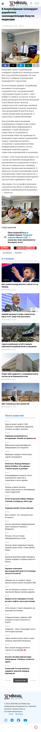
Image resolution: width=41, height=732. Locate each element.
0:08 (7, 605)
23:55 (7, 614)
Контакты (19, 714)
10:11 (7, 505)
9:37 (7, 533)
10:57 (7, 442)
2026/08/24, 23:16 (9, 290)
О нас (11, 714)
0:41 (7, 586)
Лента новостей (14, 415)
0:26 (7, 596)
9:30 (7, 542)
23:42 (7, 626)
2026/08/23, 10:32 (9, 320)
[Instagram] (5, 720)
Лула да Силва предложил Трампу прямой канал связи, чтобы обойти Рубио (20, 547)
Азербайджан (7, 253)
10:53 (7, 451)
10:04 (8, 512)
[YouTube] (25, 720)
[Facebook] (18, 720)
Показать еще (20, 680)
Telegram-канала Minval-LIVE (20, 236)
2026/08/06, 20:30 (9, 407)
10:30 (8, 484)
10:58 (8, 433)
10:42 (7, 461)
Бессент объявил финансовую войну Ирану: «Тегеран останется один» (19, 659)
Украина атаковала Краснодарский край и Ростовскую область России (20, 571)
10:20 (8, 496)
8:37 (7, 565)
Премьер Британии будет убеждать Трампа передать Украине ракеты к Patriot (20, 559)
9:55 (7, 521)
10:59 (8, 421)
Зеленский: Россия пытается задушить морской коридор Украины (17, 670)
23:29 (8, 635)
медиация (18, 253)
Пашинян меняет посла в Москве (19, 508)
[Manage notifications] (36, 727)
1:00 (7, 577)
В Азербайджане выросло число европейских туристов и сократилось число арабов (18, 477)
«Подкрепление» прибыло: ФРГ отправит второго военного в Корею (18, 619)
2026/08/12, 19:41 (9, 379)
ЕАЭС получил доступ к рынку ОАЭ (15, 404)
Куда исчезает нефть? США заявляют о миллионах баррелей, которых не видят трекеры (19, 426)
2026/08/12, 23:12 (9, 349)
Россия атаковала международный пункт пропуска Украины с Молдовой (20, 526)
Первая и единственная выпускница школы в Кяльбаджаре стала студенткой (20, 489)
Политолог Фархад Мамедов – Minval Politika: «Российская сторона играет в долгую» (18, 466)
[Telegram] (12, 720)
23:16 (7, 644)
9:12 (7, 554)
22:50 (8, 665)
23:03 (8, 654)
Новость (6, 280)
